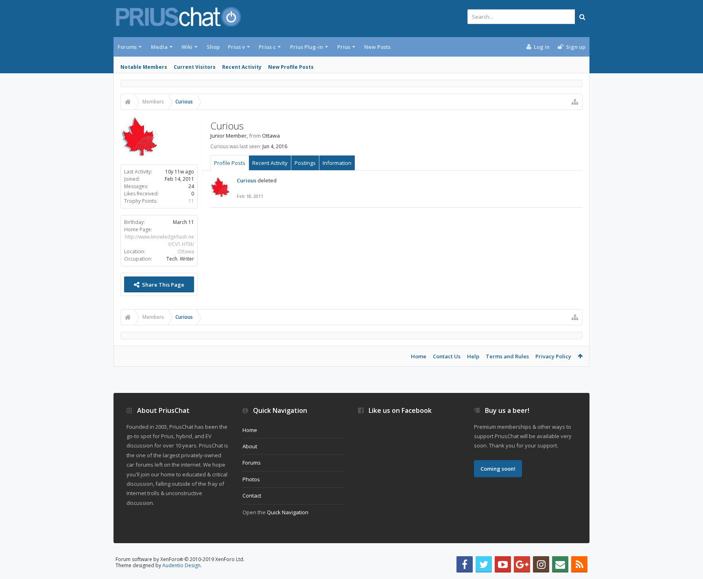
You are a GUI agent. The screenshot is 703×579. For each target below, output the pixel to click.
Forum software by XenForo (180, 559)
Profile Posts (229, 163)
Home (418, 356)
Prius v (236, 46)
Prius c (267, 46)
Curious (246, 180)
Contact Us (447, 356)
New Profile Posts (291, 67)
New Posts (377, 46)
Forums (127, 46)
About (249, 446)
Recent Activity (242, 67)
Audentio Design (181, 565)
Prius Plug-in (306, 46)
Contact (251, 495)
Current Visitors (195, 67)
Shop (213, 46)
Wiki (186, 46)
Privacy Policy (553, 356)
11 (191, 200)
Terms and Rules (507, 356)
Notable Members (143, 67)
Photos (251, 479)
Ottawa (185, 251)
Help (473, 356)
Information (337, 163)
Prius (343, 46)
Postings (305, 163)
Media (159, 46)
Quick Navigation (287, 512)
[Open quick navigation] (575, 102)
